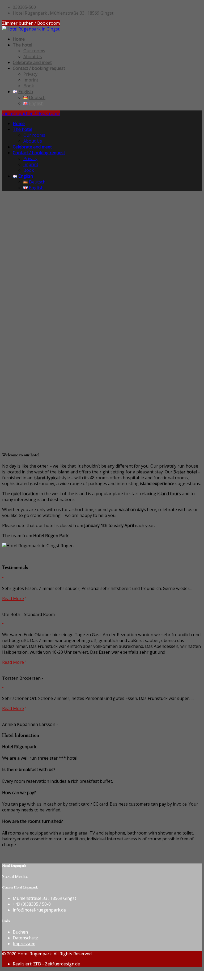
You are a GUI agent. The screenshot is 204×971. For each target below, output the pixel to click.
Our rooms (34, 51)
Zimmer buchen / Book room (31, 23)
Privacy (30, 74)
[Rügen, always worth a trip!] (31, 29)
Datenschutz (25, 938)
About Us (32, 56)
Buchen (20, 932)
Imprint (30, 80)
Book (28, 86)
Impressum (24, 944)
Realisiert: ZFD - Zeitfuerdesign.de (46, 964)
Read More (13, 598)
